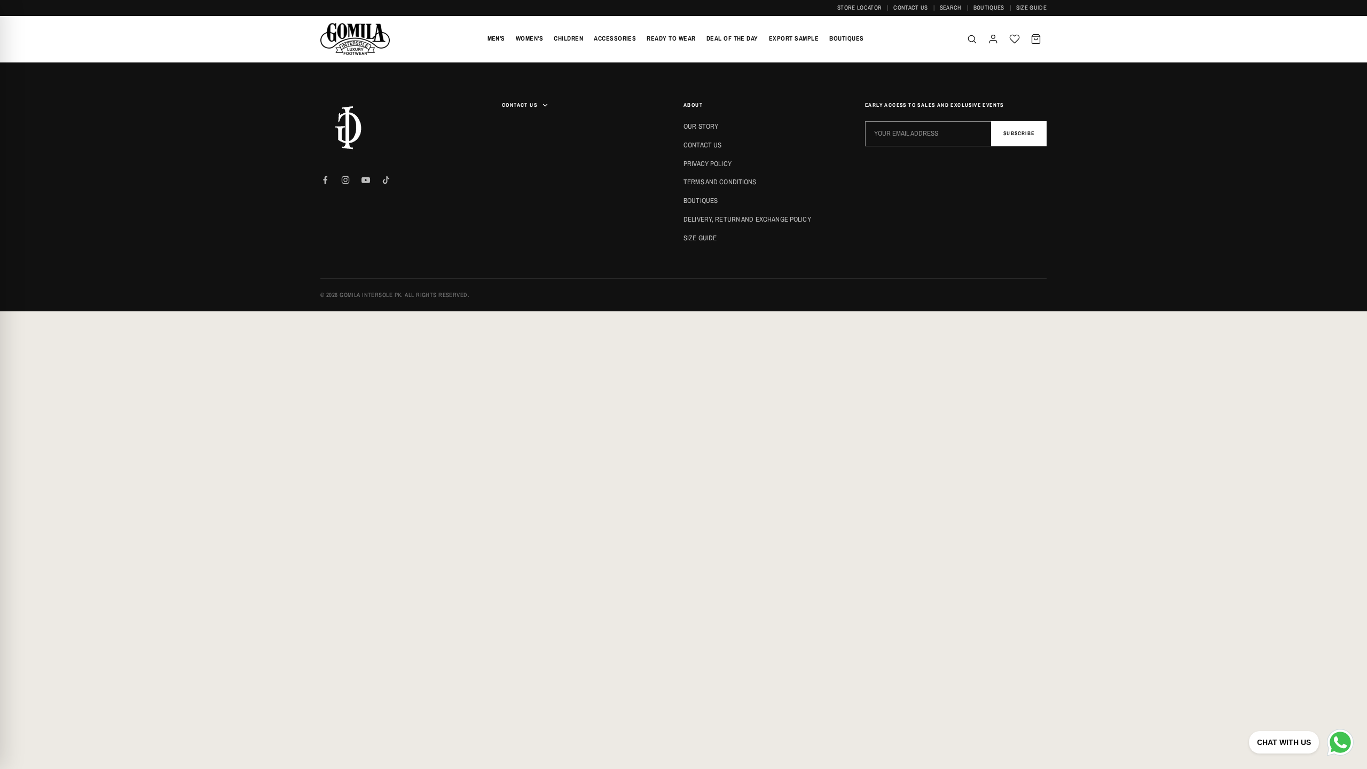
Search (951, 7)
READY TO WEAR (671, 38)
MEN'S (496, 38)
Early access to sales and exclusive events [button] (934, 104)
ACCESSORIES (615, 38)
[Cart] (1036, 39)
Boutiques (988, 7)
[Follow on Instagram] (345, 180)
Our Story (701, 126)
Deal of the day (732, 38)
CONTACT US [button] (519, 104)
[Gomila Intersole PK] (347, 127)
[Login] (993, 39)
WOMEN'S (529, 38)
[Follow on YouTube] (366, 180)
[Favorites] (1014, 39)
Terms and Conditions (720, 181)
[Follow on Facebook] (325, 180)
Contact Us (910, 7)
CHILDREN (568, 38)
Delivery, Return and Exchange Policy (747, 219)
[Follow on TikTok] (386, 180)
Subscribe (1018, 133)
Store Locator (859, 7)
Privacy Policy (708, 163)
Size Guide (1031, 7)
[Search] (972, 39)
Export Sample (794, 38)
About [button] (693, 104)
